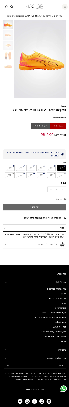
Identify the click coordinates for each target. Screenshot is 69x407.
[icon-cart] (6, 7)
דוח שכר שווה (60, 308)
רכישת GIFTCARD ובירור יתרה (54, 336)
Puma (63, 106)
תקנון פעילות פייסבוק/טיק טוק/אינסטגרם (50, 317)
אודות (63, 303)
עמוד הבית (58, 16)
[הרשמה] (8, 365)
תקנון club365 (60, 322)
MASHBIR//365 (31, 390)
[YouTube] (20, 401)
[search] (11, 7)
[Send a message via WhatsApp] (63, 388)
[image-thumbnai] (8, 24)
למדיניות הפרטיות (22, 379)
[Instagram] (41, 401)
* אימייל (61, 365)
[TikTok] (34, 401)
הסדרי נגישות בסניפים (57, 298)
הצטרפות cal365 (59, 327)
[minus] (62, 189)
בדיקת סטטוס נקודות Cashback (54, 331)
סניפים (63, 294)
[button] (34, 207)
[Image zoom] (40, 59)
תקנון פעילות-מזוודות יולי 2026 (54, 313)
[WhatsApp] (27, 401)
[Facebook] (49, 401)
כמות (63, 183)
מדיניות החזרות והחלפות (56, 289)
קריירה (63, 341)
